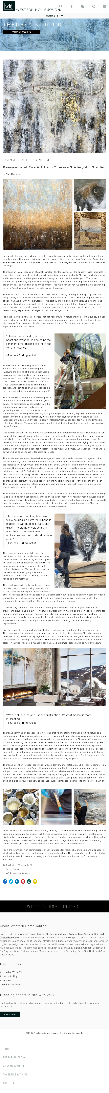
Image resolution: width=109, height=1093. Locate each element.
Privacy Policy (8, 976)
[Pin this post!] (23, 883)
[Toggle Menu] (54, 15)
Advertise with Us (15, 1074)
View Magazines (13, 1066)
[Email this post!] (35, 883)
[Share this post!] (5, 883)
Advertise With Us (11, 972)
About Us (5, 980)
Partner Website (21, 31)
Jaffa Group (13, 869)
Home (6, 1049)
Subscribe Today (14, 1057)
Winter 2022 (25, 865)
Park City (11, 865)
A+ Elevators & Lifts (18, 873)
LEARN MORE (10, 1014)
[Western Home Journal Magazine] (8, 6)
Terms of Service (10, 984)
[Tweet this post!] (11, 883)
